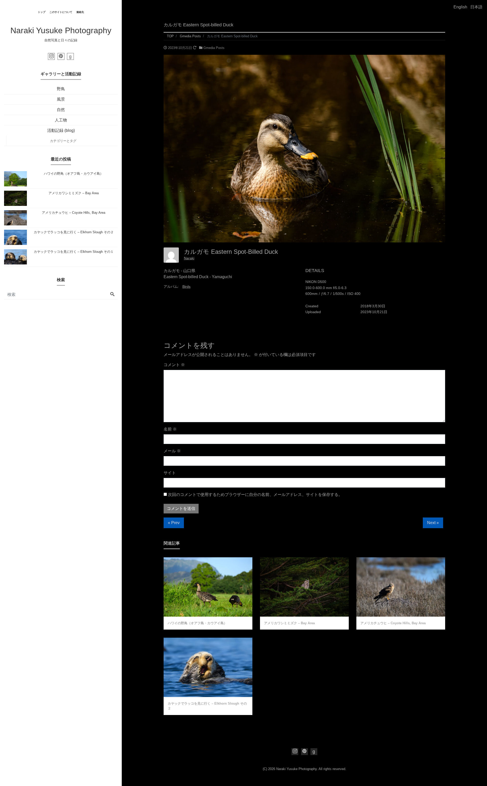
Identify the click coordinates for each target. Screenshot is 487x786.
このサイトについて (60, 12)
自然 (61, 110)
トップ (41, 12)
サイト (170, 473)
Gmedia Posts (213, 48)
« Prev (174, 523)
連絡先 (80, 12)
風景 (61, 99)
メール (172, 451)
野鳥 (61, 89)
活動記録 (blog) (61, 130)
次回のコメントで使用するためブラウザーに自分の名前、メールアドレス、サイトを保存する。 (255, 494)
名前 (170, 429)
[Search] (112, 294)
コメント (174, 365)
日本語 (476, 7)
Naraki (189, 258)
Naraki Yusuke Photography (60, 30)
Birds (186, 286)
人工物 (61, 120)
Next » (433, 523)
